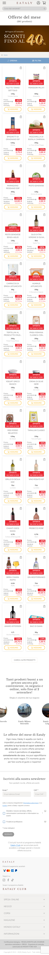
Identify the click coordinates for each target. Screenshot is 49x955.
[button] (38, 3)
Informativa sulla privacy (31, 803)
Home (5, 55)
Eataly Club (15, 845)
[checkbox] (3, 813)
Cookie (4, 806)
